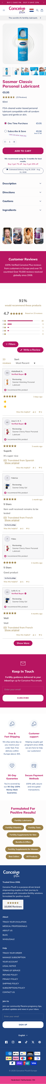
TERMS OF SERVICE (11, 970)
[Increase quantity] (14, 141)
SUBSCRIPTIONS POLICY (14, 988)
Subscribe (23, 698)
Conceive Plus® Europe (26, 1070)
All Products (31, 856)
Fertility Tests (34, 827)
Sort (16, 359)
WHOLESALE (9, 939)
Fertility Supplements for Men (23, 835)
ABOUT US (7, 930)
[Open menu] (4, 10)
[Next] (43, 2)
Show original (12, 463)
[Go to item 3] (25, 71)
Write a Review (33, 350)
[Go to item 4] (34, 71)
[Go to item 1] (7, 71)
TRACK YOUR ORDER (12, 953)
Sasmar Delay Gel (19, 487)
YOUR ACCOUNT (10, 961)
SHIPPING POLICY (11, 983)
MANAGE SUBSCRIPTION (14, 957)
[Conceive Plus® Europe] (17, 10)
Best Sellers (14, 856)
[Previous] (3, 2)
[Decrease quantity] (5, 141)
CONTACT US (9, 992)
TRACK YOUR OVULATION (14, 922)
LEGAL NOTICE (9, 966)
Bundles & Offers (23, 842)
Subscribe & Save (17, 133)
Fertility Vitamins (13, 827)
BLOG (5, 935)
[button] (15, 97)
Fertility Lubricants (23, 820)
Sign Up (23, 1024)
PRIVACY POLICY (10, 979)
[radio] (5, 123)
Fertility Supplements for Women (23, 849)
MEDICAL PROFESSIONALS (15, 926)
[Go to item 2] (16, 71)
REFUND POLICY (10, 975)
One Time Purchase (18, 123)
